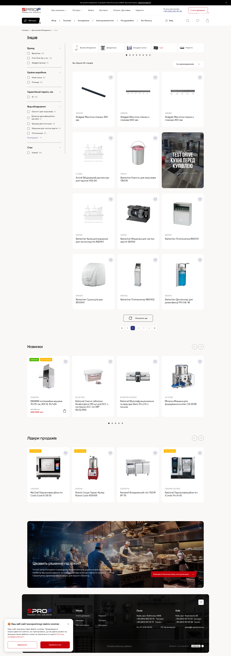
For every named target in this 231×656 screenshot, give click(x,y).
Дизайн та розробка (178, 646)
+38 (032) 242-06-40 (172, 11)
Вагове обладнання (88, 48)
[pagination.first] (122, 328)
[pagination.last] (155, 328)
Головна (25, 30)
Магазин (80, 620)
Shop (53, 20)
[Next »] (149, 328)
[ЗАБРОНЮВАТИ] (144, 2)
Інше (161, 48)
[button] (194, 346)
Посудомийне (127, 20)
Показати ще (141, 318)
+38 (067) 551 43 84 (184, 622)
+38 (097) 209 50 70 (145, 619)
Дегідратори (112, 48)
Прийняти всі (55, 645)
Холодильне (83, 20)
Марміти (189, 48)
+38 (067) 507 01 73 (145, 622)
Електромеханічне (105, 20)
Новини (102, 616)
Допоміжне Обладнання (41, 30)
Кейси (91, 10)
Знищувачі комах (140, 48)
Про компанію (58, 10)
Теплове (67, 20)
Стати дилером (83, 616)
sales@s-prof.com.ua (194, 627)
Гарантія (140, 10)
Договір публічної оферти (119, 646)
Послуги (76, 10)
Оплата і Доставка (121, 10)
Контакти (103, 10)
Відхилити (22, 645)
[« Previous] (127, 328)
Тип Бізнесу (146, 20)
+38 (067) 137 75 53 (184, 619)
